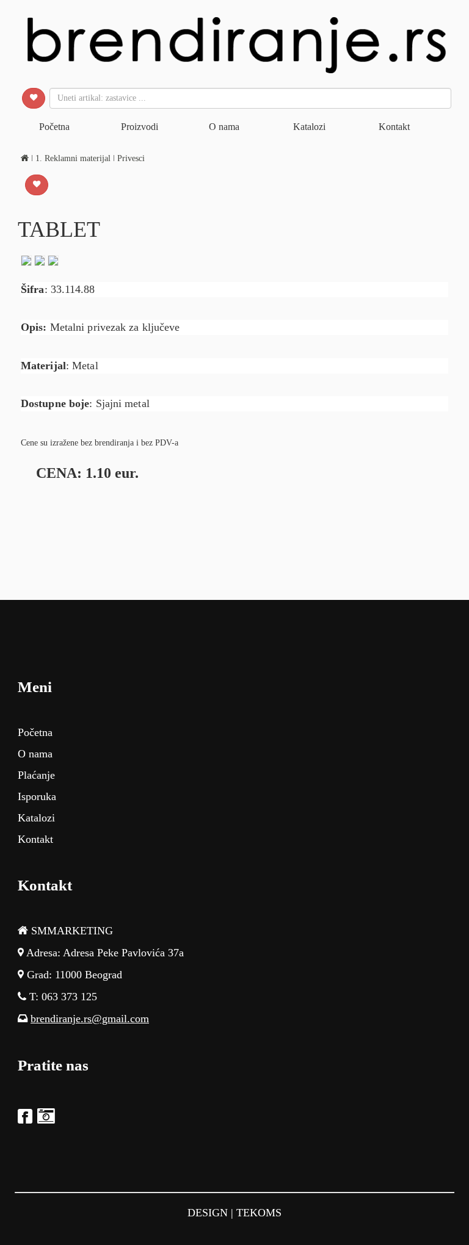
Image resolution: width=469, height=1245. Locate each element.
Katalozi (309, 126)
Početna (54, 126)
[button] (33, 98)
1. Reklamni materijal (74, 158)
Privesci (131, 158)
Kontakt (394, 126)
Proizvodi (139, 126)
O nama (224, 126)
